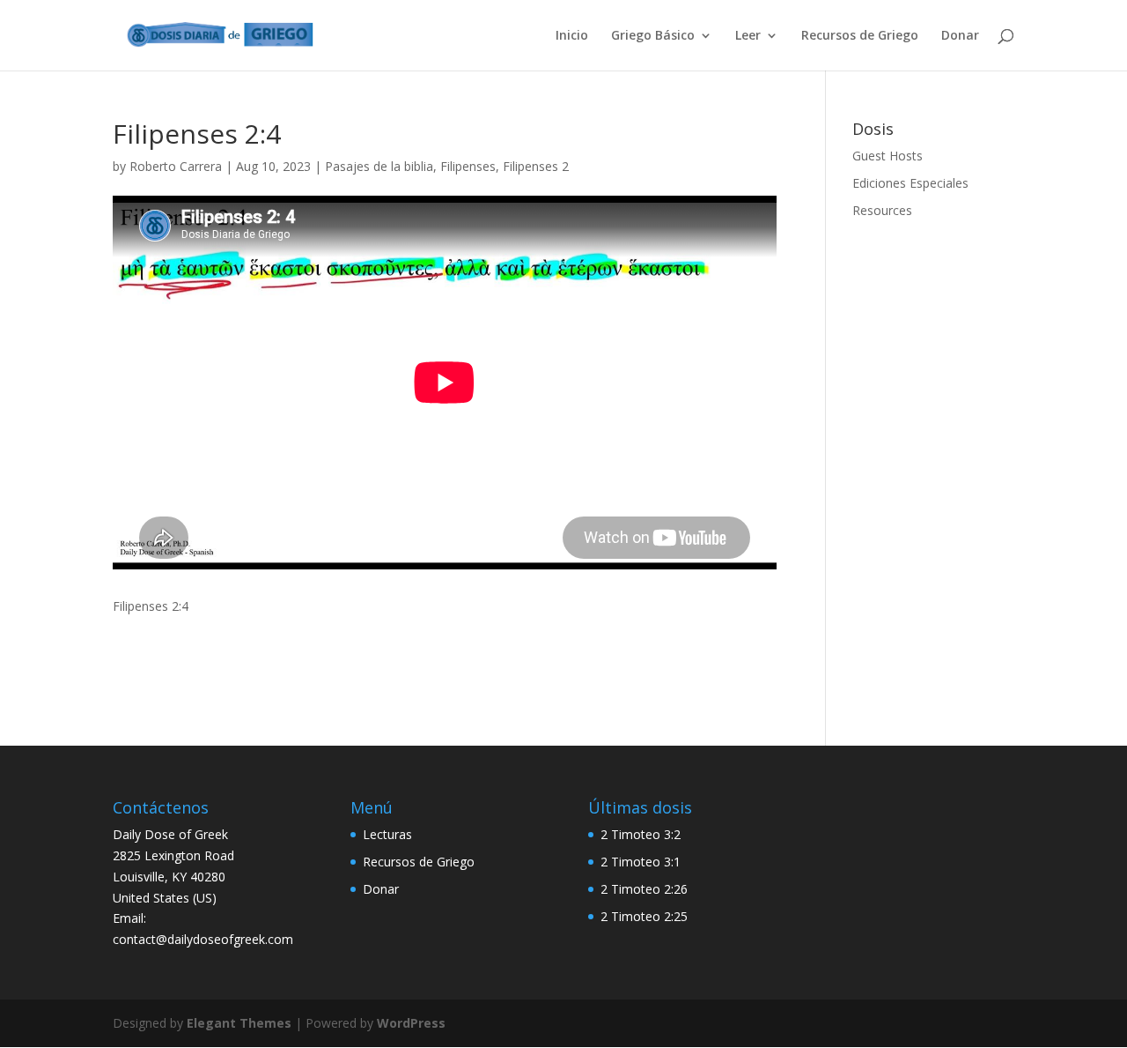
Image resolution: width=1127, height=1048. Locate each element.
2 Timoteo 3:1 (640, 861)
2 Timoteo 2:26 (644, 889)
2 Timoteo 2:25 (644, 916)
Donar (960, 36)
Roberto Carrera (175, 166)
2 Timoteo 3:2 (640, 834)
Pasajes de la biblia (379, 166)
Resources (882, 210)
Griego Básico (653, 36)
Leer (748, 36)
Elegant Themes (239, 1023)
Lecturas (387, 834)
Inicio (572, 36)
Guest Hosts (887, 155)
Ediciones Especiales (910, 183)
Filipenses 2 (536, 166)
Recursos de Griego (859, 36)
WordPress (411, 1023)
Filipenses (468, 166)
